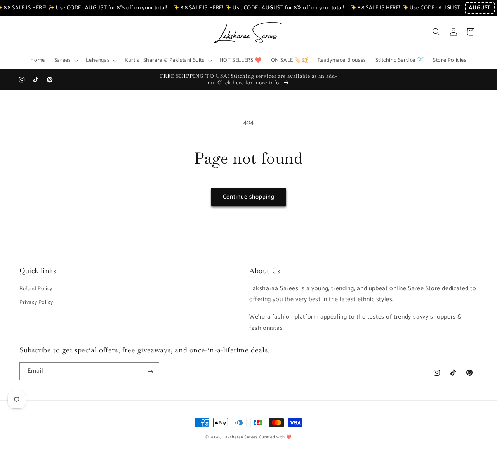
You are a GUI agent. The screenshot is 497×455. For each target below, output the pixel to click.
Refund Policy (35, 288)
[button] (66, 60)
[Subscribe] (150, 372)
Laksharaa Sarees (239, 437)
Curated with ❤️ (275, 437)
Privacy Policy (36, 302)
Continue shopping (249, 197)
